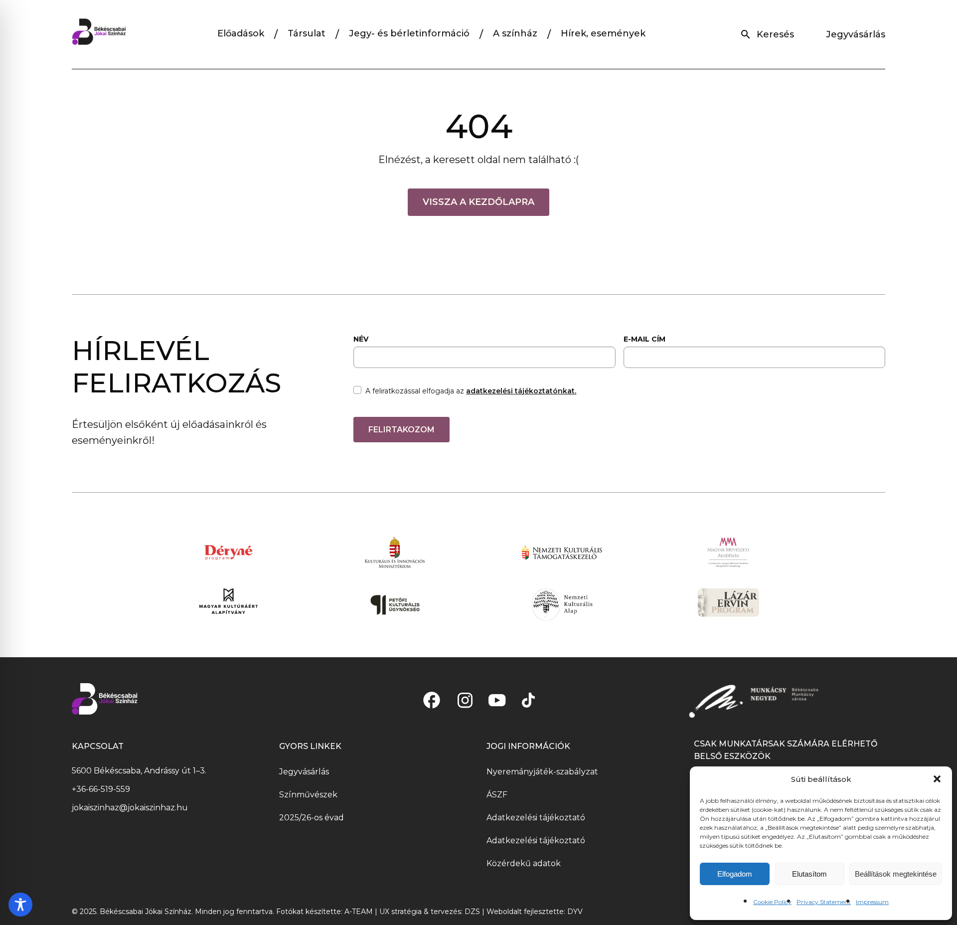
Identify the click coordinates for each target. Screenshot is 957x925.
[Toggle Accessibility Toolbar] (20, 905)
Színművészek (308, 794)
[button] (937, 779)
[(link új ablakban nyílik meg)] (432, 700)
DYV (575, 911)
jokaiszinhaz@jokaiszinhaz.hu (130, 807)
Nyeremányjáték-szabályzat (542, 771)
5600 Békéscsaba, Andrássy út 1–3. (139, 770)
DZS (473, 911)
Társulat (306, 33)
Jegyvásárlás (855, 34)
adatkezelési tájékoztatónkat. (521, 390)
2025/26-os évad (311, 817)
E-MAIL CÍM (644, 339)
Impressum (872, 902)
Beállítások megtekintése (896, 874)
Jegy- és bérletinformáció (409, 33)
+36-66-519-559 (101, 789)
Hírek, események (603, 33)
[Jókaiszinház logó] (99, 34)
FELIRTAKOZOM (401, 429)
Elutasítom (809, 874)
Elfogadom (734, 874)
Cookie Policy (772, 902)
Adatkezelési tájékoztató (535, 817)
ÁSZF (496, 794)
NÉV (360, 339)
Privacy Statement (824, 902)
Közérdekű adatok (523, 863)
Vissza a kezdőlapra (478, 201)
